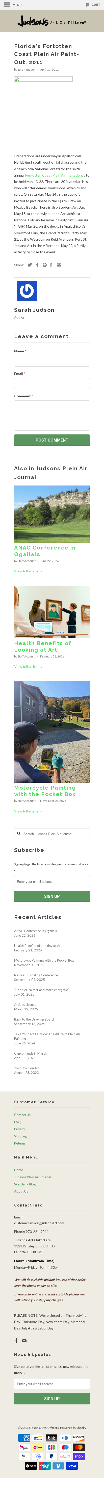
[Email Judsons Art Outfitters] (24, 1340)
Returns (19, 1143)
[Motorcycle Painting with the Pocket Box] (52, 781)
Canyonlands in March (30, 1053)
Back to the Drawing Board (34, 1019)
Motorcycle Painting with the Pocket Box (45, 791)
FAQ (17, 1122)
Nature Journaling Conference (36, 975)
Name (20, 351)
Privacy (19, 1129)
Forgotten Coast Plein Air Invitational (54, 175)
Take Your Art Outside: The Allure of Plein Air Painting (47, 1036)
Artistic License (25, 1005)
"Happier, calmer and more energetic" (41, 990)
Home (18, 1170)
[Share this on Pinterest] (43, 265)
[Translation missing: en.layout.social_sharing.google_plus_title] (50, 265)
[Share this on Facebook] (36, 265)
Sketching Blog (25, 1184)
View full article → (28, 571)
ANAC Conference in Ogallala (35, 931)
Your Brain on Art (26, 1068)
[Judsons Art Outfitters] (52, 21)
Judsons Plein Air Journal (32, 1177)
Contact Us (22, 1115)
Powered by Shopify (73, 1428)
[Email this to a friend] (58, 265)
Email (19, 373)
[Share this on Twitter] (28, 264)
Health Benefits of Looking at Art (42, 646)
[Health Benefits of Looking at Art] (52, 637)
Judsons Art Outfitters (44, 1428)
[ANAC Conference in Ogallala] (52, 541)
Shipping (20, 1136)
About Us (21, 1191)
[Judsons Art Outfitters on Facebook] (16, 1340)
